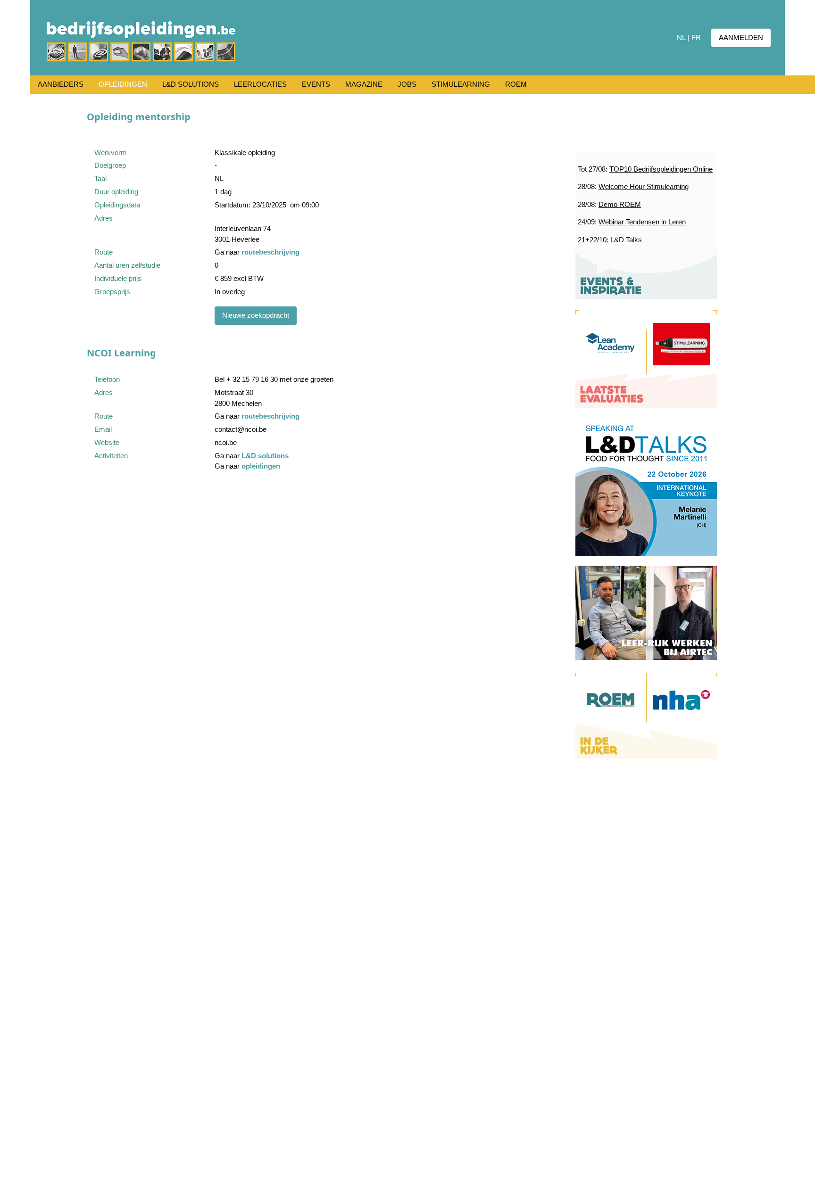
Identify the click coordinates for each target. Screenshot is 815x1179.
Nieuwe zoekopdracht (255, 315)
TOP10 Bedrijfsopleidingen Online (661, 169)
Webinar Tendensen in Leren (642, 222)
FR (696, 37)
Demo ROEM (620, 204)
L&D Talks (626, 240)
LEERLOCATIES (260, 84)
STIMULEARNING (461, 84)
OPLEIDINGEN (123, 84)
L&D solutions (265, 456)
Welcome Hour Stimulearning (644, 186)
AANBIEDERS (60, 84)
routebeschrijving (270, 252)
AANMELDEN (741, 37)
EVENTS (316, 84)
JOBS (407, 84)
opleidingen (260, 466)
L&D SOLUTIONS (190, 84)
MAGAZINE (364, 84)
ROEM (516, 84)
